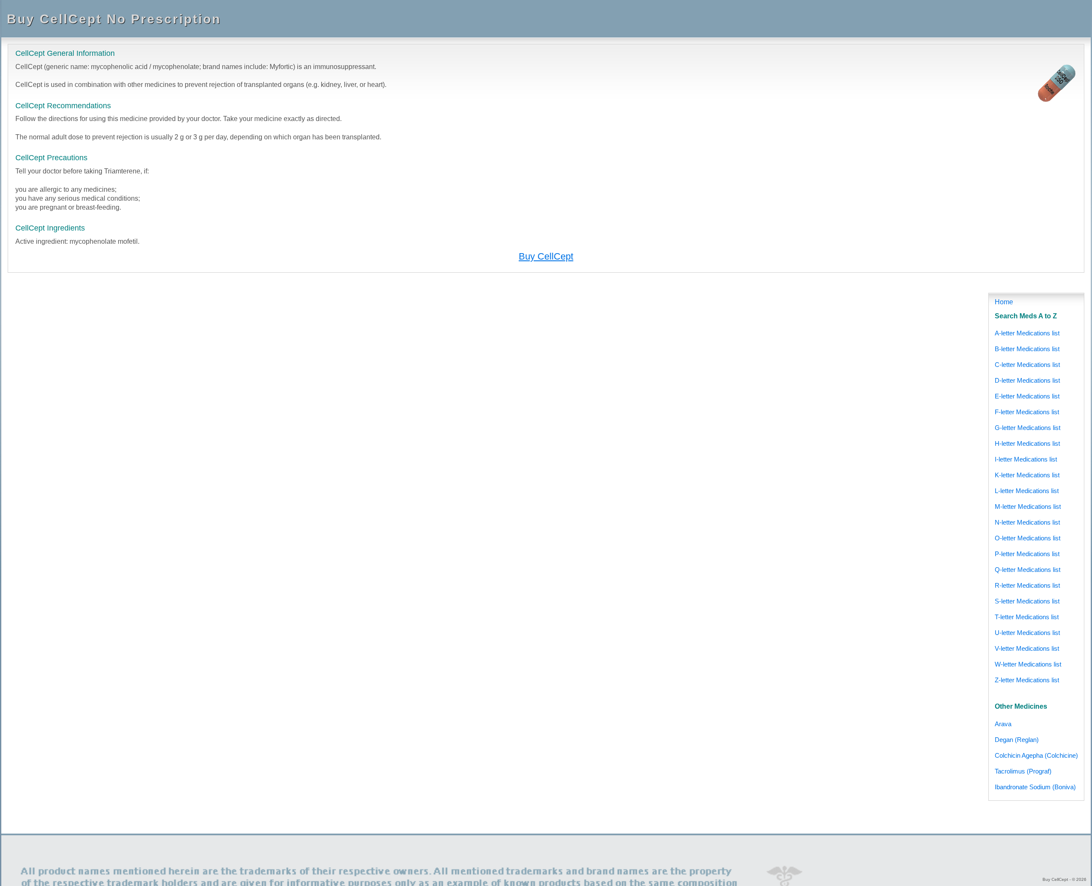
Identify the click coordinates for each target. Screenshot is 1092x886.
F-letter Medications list (1027, 412)
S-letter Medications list (1027, 601)
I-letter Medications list (1026, 459)
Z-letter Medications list (1027, 680)
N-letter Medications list (1027, 522)
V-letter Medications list (1027, 648)
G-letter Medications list (1027, 427)
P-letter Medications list (1027, 553)
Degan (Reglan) (1017, 739)
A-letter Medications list (1027, 333)
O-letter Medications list (1027, 538)
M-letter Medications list (1028, 506)
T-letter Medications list (1027, 616)
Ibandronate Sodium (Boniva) (1035, 787)
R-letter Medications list (1027, 585)
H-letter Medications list (1027, 443)
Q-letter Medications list (1027, 569)
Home (1004, 302)
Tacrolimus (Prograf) (1023, 771)
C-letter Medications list (1027, 364)
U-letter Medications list (1027, 632)
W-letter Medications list (1028, 664)
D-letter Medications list (1027, 380)
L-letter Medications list (1027, 490)
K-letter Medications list (1027, 475)
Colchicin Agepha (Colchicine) (1036, 755)
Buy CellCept (546, 256)
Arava (1003, 723)
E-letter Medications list (1027, 396)
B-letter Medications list (1027, 348)
